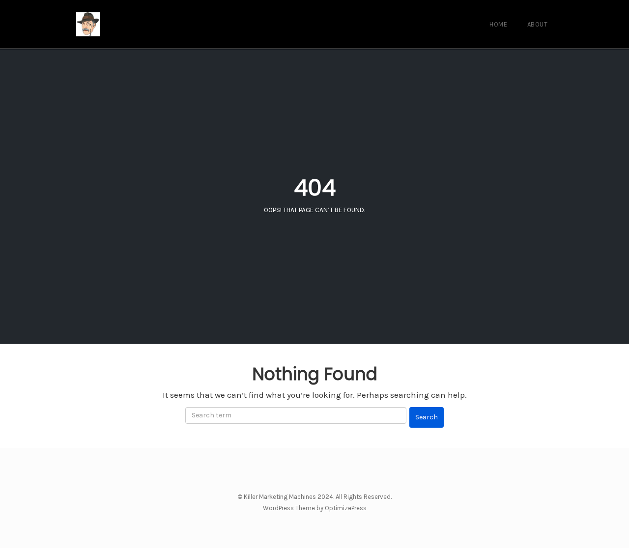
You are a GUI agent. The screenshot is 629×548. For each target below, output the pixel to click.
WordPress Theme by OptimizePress (315, 508)
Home (498, 24)
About (537, 24)
